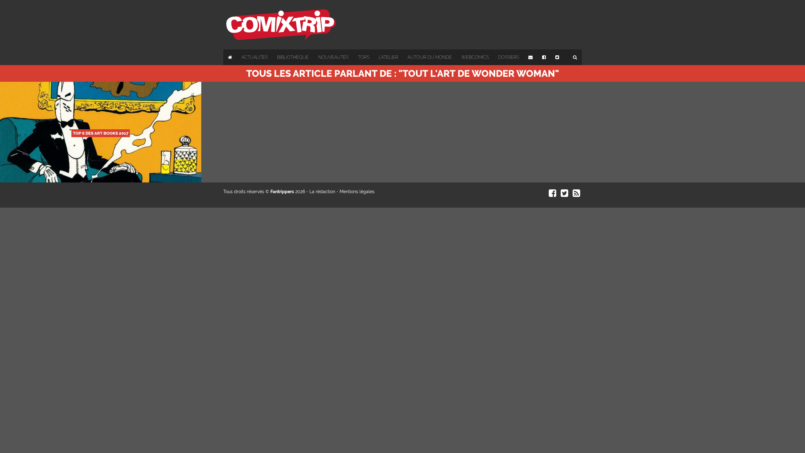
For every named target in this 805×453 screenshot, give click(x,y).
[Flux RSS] (576, 194)
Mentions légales (357, 191)
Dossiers (508, 57)
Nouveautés (333, 57)
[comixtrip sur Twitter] (564, 194)
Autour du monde (430, 57)
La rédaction (322, 191)
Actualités (255, 57)
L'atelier (388, 57)
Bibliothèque (293, 57)
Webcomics (475, 57)
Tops (363, 57)
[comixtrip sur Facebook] (552, 194)
